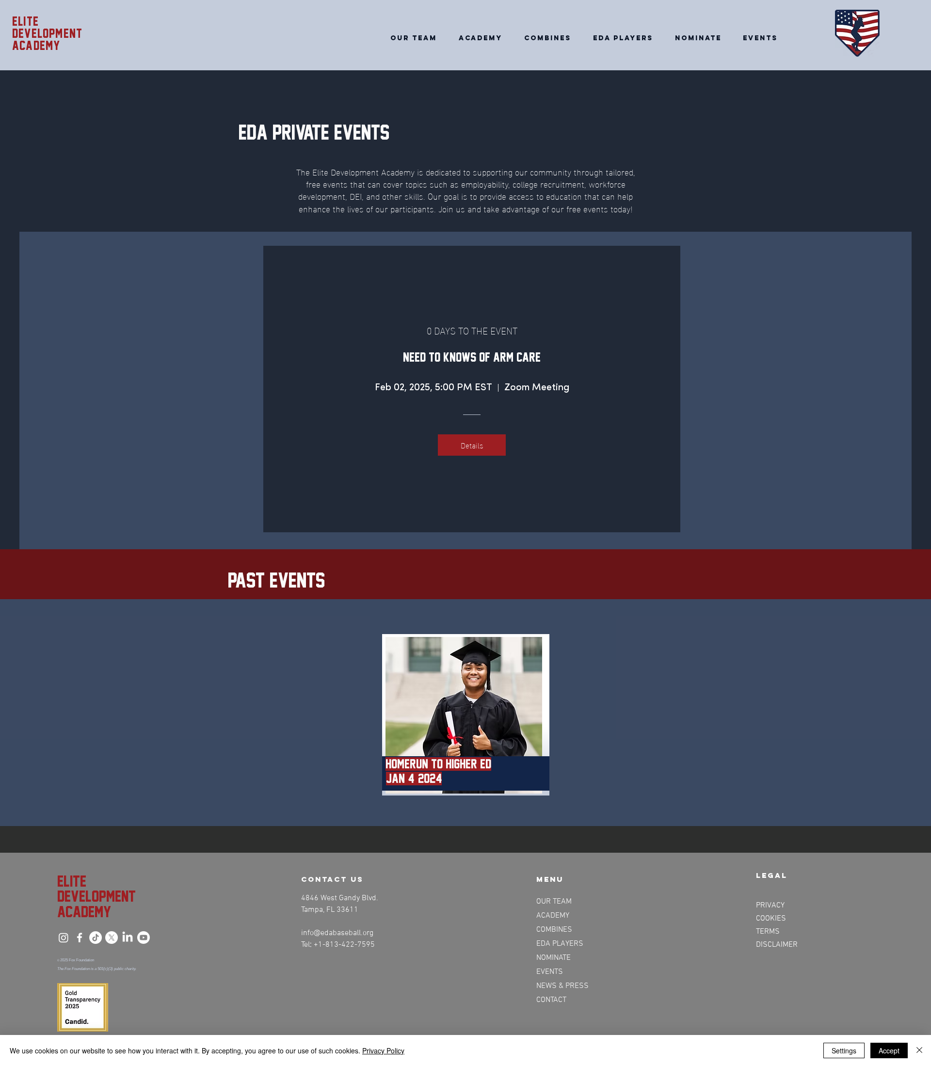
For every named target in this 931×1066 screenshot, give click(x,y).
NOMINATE (553, 958)
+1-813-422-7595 (344, 945)
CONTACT (551, 1000)
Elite (25, 21)
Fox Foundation (81, 960)
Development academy (47, 39)
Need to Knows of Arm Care (472, 357)
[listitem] (465, 715)
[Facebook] (79, 937)
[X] (111, 937)
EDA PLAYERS (559, 944)
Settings (844, 1050)
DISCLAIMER (777, 945)
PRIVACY (770, 905)
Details (472, 445)
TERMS (768, 932)
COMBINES (554, 930)
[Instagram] (63, 937)
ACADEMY (552, 916)
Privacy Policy (383, 1050)
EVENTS (549, 972)
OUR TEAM (554, 902)
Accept (889, 1050)
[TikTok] (95, 937)
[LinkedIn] (127, 937)
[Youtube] (143, 937)
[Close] (919, 1050)
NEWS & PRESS (561, 986)
